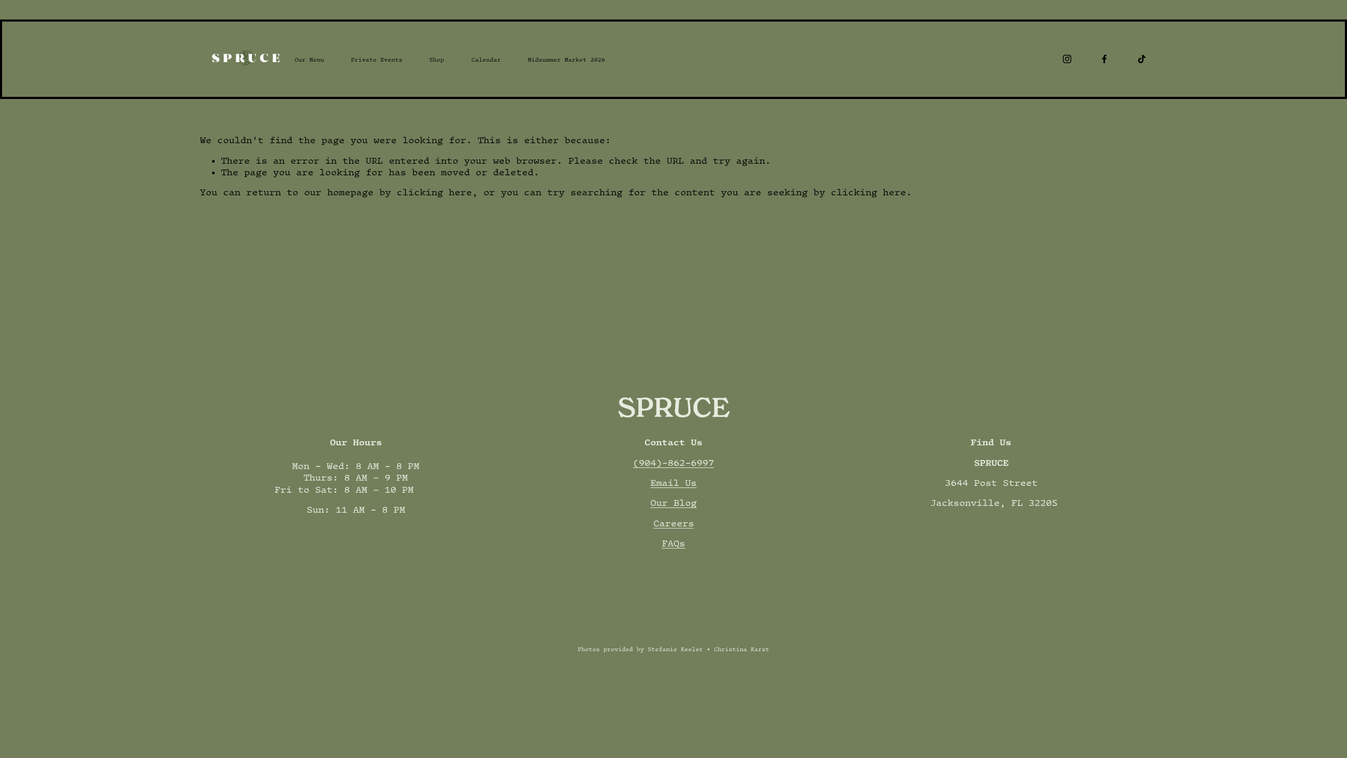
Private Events (377, 59)
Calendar (486, 59)
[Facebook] (1104, 59)
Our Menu (309, 59)
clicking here (434, 192)
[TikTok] (1142, 59)
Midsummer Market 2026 (566, 59)
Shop (436, 59)
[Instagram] (1067, 59)
